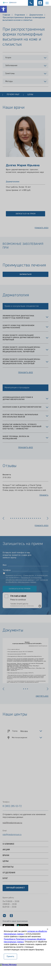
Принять (10, 957)
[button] (3, 9)
